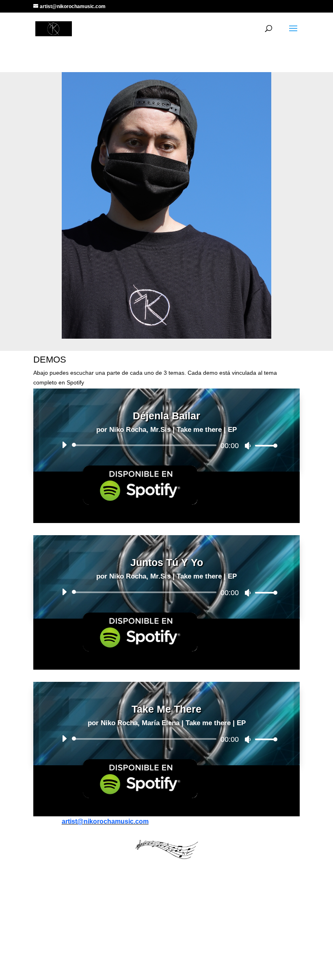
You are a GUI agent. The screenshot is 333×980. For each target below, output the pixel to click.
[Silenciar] (247, 445)
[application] (166, 445)
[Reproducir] (64, 444)
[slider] (264, 445)
